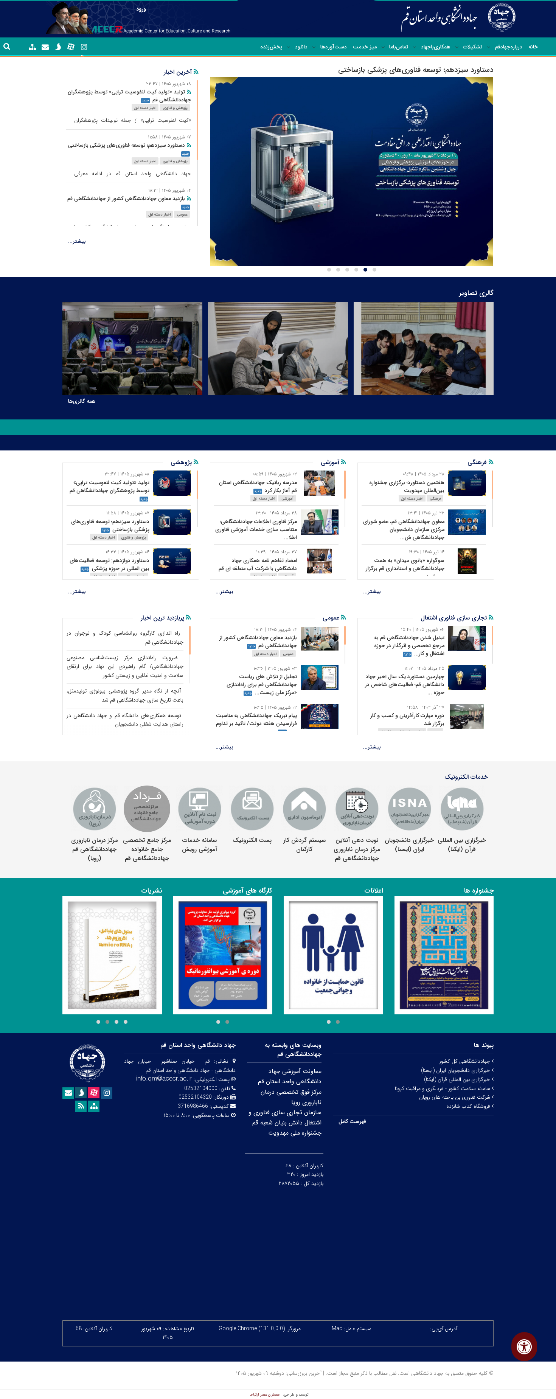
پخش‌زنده (271, 47)
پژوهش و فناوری (175, 108)
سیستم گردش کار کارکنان (304, 844)
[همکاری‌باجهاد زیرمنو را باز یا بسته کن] (414, 47)
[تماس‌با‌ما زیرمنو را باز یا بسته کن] (383, 47)
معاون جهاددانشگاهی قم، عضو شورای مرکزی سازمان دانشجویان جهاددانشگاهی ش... (403, 529)
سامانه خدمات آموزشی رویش (199, 844)
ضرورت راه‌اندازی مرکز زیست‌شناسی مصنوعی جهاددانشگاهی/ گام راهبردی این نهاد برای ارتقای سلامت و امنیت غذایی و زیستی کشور (125, 667)
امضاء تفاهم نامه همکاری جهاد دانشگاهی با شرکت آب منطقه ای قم (258, 564)
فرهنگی (435, 499)
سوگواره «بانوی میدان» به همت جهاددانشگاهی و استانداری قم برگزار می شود (405, 568)
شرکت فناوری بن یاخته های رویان (455, 1097)
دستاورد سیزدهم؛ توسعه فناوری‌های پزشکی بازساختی (126, 145)
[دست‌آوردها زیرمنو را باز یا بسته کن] (314, 47)
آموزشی (287, 499)
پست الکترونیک (252, 840)
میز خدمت (365, 47)
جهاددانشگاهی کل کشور (465, 1061)
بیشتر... (77, 241)
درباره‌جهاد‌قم (508, 47)
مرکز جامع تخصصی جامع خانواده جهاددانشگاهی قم (147, 849)
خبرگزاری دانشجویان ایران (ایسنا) (409, 844)
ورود (141, 9)
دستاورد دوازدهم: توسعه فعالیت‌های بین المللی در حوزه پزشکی (109, 564)
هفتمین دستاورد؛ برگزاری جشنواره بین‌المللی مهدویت (406, 486)
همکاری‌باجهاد (435, 47)
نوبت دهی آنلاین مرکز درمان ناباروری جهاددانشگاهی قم (357, 849)
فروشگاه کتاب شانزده (469, 1106)
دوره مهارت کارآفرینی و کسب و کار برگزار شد (407, 719)
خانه (533, 47)
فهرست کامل (352, 1121)
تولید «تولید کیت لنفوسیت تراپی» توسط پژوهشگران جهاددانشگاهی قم (129, 96)
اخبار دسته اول (145, 108)
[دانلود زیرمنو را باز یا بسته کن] (288, 47)
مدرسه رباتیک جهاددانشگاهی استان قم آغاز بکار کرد (258, 486)
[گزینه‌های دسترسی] (524, 1346)
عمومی (182, 214)
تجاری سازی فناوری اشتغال (455, 618)
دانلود (301, 47)
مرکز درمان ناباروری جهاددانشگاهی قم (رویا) (94, 849)
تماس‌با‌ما (398, 47)
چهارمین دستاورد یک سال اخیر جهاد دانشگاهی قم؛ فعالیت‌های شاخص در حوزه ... (404, 684)
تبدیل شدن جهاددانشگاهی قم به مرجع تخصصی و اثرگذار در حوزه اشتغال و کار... (409, 646)
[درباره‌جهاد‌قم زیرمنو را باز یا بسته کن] (488, 47)
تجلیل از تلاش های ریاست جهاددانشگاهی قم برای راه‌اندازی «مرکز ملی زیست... (262, 684)
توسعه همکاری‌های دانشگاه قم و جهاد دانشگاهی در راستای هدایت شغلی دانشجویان (125, 720)
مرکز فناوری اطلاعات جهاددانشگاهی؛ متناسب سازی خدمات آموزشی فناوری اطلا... (256, 529)
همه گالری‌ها (82, 401)
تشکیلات (472, 47)
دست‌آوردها (333, 47)
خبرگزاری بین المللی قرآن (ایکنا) (462, 844)
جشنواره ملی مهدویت (294, 1133)
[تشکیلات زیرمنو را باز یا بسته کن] (456, 47)
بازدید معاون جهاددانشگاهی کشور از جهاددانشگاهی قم (126, 198)
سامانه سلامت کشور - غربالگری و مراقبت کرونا (443, 1088)
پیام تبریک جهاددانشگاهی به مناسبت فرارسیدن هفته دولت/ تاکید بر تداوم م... (256, 723)
